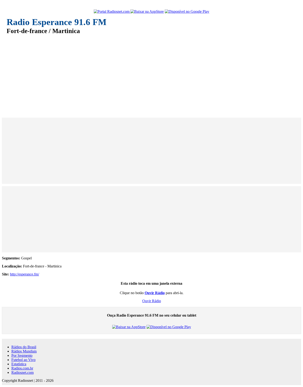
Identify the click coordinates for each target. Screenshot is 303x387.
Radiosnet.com (22, 372)
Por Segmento (21, 355)
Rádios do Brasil (23, 347)
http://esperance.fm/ (24, 274)
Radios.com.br (22, 368)
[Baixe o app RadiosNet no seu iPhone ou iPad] (147, 11)
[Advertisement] (149, 73)
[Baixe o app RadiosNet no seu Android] (187, 11)
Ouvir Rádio (151, 301)
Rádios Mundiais (24, 351)
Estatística (18, 364)
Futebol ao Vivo (23, 360)
